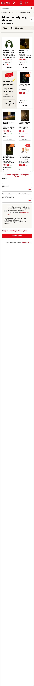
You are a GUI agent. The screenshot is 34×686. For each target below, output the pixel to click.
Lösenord (5, 186)
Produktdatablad (26, 73)
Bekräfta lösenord (8, 197)
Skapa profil (17, 235)
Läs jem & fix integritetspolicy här (14, 231)
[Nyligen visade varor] (32, 19)
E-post (4, 178)
